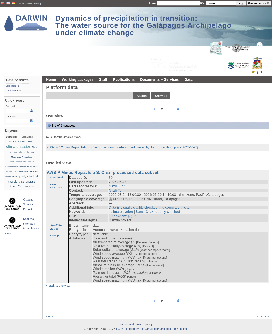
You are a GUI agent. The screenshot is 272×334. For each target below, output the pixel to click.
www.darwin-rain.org (30, 3)
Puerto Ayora (11, 177)
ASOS (12, 142)
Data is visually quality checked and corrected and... (149, 207)
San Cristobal (28, 181)
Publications (124, 79)
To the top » (263, 316)
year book (29, 187)
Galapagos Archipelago (21, 157)
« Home (50, 316)
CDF (17, 142)
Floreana (30, 152)
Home (51, 79)
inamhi (13, 172)
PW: (203, 3)
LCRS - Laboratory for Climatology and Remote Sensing (151, 328)
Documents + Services (159, 79)
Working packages (78, 79)
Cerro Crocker (27, 141)
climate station (122, 212)
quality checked (168, 212)
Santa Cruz (144, 212)
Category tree (13, 90)
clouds (22, 152)
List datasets (13, 86)
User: (153, 3)
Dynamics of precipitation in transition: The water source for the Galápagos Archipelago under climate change (143, 25)
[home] (26, 23)
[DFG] (176, 55)
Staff (103, 79)
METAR (28, 172)
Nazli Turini (117, 186)
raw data (14, 181)
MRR (35, 172)
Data (188, 79)
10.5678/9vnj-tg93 (123, 216)
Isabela (21, 171)
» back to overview (58, 285)
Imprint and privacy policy (136, 324)
